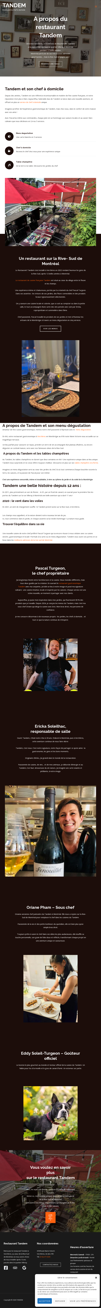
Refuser (60, 1301)
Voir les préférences (83, 1301)
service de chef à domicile (30, 102)
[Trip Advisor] (15, 1268)
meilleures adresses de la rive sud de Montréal (33, 540)
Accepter (44, 1301)
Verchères (41, 436)
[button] (96, 1277)
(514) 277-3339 (45, 1257)
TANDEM (14, 5)
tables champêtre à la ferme (86, 463)
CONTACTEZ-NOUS (50, 1217)
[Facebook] (6, 1268)
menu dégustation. (83, 429)
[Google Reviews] (24, 1268)
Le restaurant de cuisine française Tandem (33, 280)
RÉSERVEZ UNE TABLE (50, 64)
